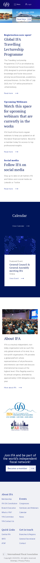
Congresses (24, 503)
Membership (7, 499)
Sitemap (13, 561)
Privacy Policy (24, 561)
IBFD (4, 539)
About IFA (7, 494)
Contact (22, 543)
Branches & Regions (27, 534)
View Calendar (18, 226)
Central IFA (6, 534)
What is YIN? (7, 512)
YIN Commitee (8, 517)
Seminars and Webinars (28, 508)
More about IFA (10, 387)
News (21, 517)
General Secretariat (27, 539)
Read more (8, 93)
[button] (18, 20)
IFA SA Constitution (9, 503)
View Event (14, 278)
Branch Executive (9, 508)
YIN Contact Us (8, 521)
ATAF (4, 543)
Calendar (23, 512)
